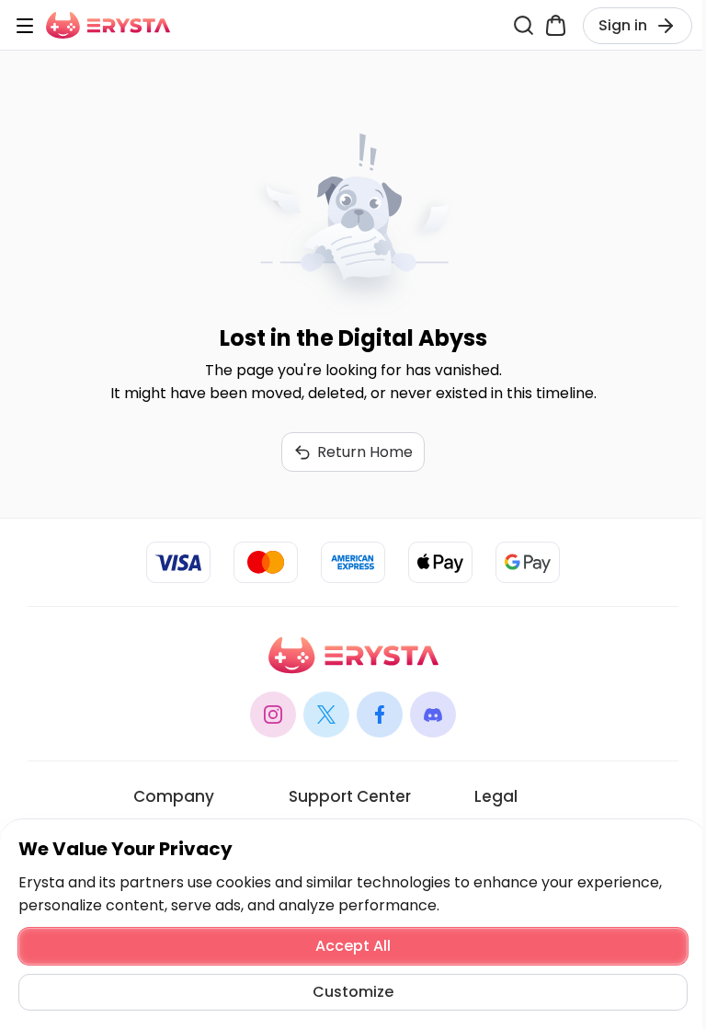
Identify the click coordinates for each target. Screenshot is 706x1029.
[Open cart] (556, 25)
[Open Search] (523, 25)
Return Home (365, 452)
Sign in (622, 25)
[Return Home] (108, 25)
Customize (353, 991)
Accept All (353, 945)
